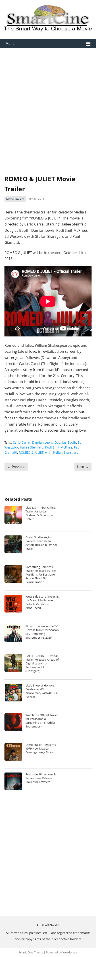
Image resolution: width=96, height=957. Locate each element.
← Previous (16, 466)
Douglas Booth (65, 442)
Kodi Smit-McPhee (58, 447)
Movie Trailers (15, 199)
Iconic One (26, 952)
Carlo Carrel (22, 442)
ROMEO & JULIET (31, 452)
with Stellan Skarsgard (62, 452)
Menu (10, 43)
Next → (82, 466)
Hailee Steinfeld (32, 447)
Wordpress (70, 952)
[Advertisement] (48, 108)
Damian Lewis (42, 442)
